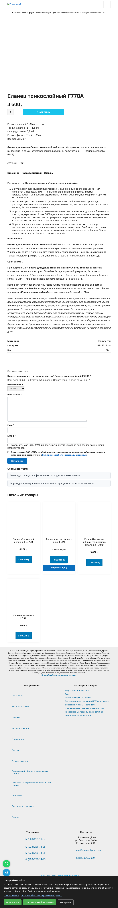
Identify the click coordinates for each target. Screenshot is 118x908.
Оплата (15, 817)
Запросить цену (59, 567)
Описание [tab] (13, 172)
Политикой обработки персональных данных (64, 455)
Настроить (65, 902)
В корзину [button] (23, 559)
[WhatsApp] (6, 863)
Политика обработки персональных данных (30, 772)
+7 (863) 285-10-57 (35, 839)
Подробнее (59, 559)
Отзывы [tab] (48, 172)
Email (11, 435)
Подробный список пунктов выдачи (58, 675)
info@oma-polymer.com (88, 850)
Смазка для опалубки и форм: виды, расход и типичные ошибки (45, 475)
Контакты (17, 795)
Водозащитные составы (77, 690)
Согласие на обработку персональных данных (31, 783)
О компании (18, 739)
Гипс (67, 694)
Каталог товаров (20, 728)
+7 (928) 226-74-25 (35, 846)
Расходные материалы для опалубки (84, 712)
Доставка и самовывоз (23, 806)
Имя (10, 425)
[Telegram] (6, 872)
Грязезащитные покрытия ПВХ (87, 701)
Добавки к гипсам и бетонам (80, 704)
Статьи (15, 750)
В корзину (43, 112)
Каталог (16, 13)
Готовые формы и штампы (33, 13)
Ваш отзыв (14, 394)
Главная (16, 717)
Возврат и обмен (20, 706)
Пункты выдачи (20, 761)
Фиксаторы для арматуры (78, 715)
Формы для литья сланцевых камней (62, 13)
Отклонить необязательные (39, 902)
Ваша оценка (16, 384)
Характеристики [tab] (32, 172)
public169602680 (85, 858)
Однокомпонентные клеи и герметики (84, 708)
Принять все (12, 902)
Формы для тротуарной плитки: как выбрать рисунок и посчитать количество (52, 483)
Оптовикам (17, 695)
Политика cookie (11, 895)
